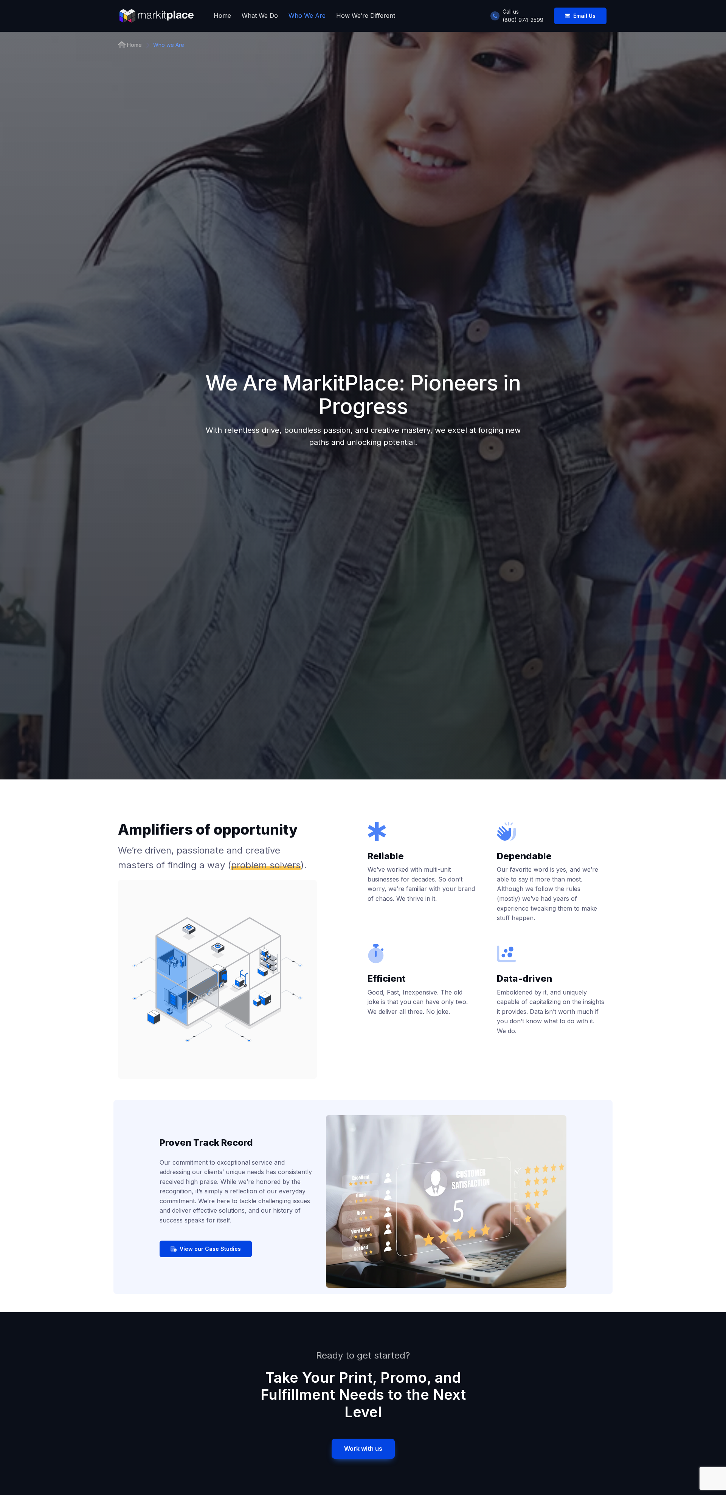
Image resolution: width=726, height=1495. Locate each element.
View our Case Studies (210, 1249)
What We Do (260, 15)
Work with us (363, 1448)
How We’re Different (365, 15)
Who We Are (307, 15)
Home (222, 15)
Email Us (584, 15)
